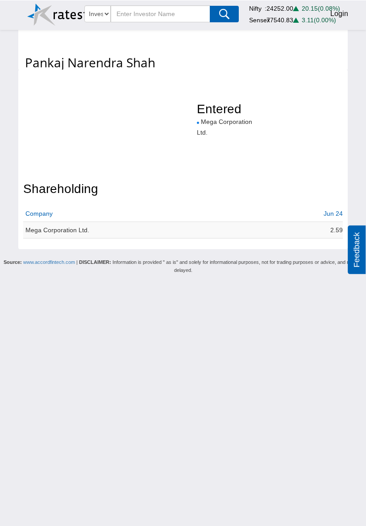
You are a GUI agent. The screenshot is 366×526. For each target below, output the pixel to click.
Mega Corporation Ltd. (57, 230)
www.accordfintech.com (49, 262)
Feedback (356, 249)
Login (339, 13)
